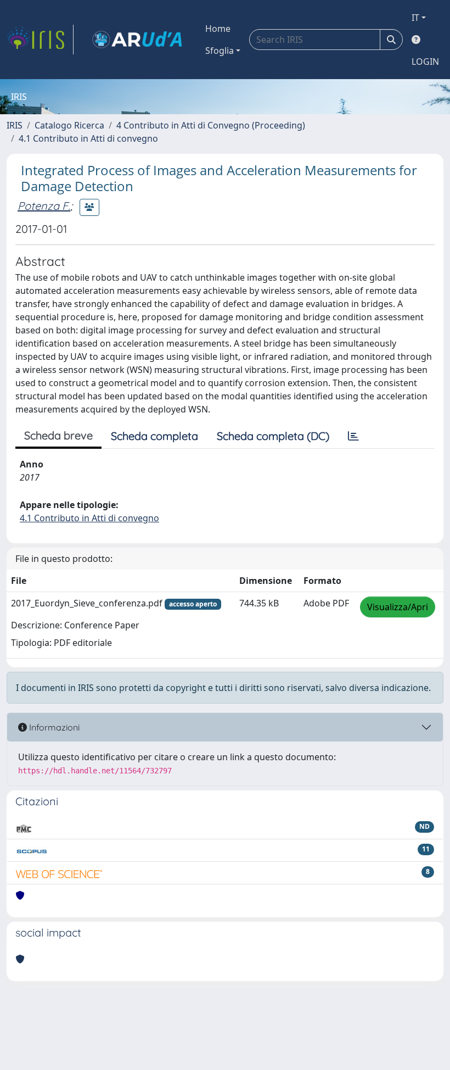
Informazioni (53, 727)
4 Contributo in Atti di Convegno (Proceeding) (210, 125)
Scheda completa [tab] (154, 436)
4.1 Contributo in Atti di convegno (88, 138)
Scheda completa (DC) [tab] (273, 436)
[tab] (353, 436)
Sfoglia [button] (219, 50)
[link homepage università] (137, 39)
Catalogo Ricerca (69, 125)
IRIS (14, 125)
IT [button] (415, 18)
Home (217, 29)
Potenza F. (44, 206)
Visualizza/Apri (397, 607)
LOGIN (425, 61)
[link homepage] (40, 39)
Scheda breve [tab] (58, 435)
